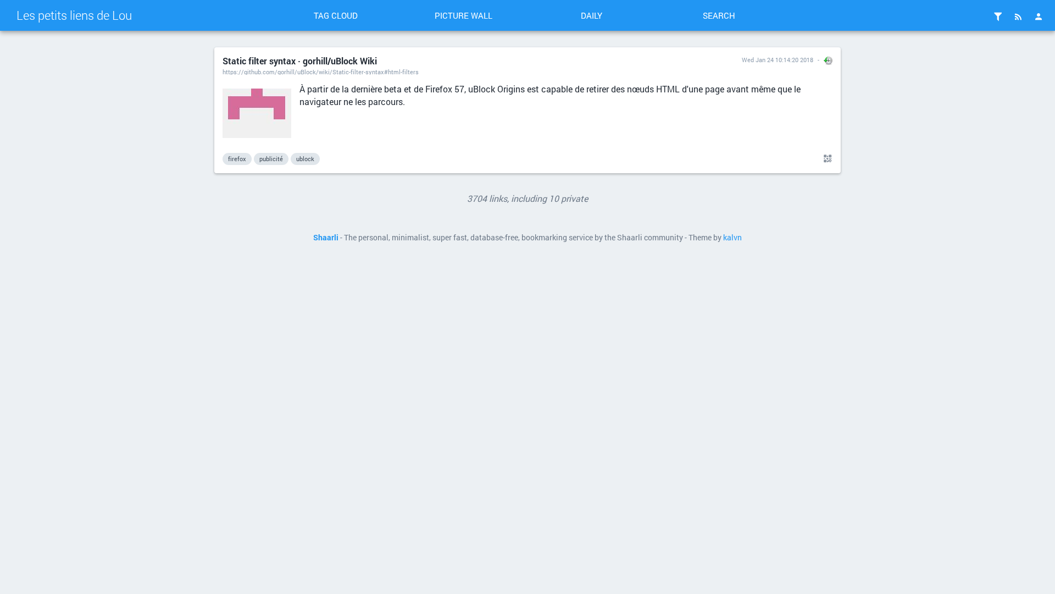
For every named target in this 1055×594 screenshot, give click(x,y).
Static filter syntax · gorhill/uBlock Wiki (300, 61)
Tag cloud (336, 15)
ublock (305, 159)
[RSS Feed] (1018, 16)
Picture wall (463, 15)
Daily (591, 15)
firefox (237, 159)
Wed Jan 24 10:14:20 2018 (777, 60)
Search (719, 15)
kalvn (732, 238)
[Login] (1038, 16)
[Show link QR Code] (825, 159)
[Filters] (998, 16)
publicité (271, 159)
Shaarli (325, 238)
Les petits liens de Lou (74, 15)
